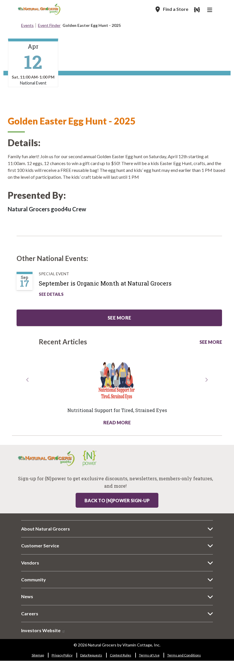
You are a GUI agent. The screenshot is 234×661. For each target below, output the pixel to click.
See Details (51, 294)
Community (33, 579)
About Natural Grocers (45, 528)
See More (210, 342)
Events (27, 25)
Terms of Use (149, 655)
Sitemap (38, 655)
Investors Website (41, 630)
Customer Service (40, 545)
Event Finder (49, 25)
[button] (27, 401)
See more (119, 317)
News (27, 596)
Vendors (30, 562)
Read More (117, 422)
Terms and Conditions (184, 655)
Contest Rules (120, 655)
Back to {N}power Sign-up (117, 500)
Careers (29, 613)
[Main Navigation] (210, 10)
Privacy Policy (62, 655)
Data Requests (91, 655)
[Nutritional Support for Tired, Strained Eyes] (117, 380)
